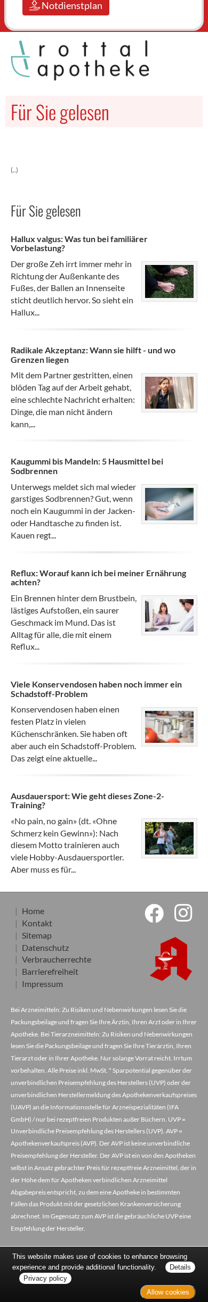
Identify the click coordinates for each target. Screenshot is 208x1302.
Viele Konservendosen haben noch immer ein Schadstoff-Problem (96, 689)
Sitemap (37, 935)
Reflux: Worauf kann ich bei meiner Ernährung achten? (98, 577)
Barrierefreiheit (50, 971)
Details (180, 1267)
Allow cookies (168, 1292)
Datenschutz (45, 947)
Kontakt (37, 923)
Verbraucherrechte (56, 959)
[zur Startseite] (52, 60)
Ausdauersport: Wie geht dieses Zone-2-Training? (87, 800)
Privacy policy (45, 1278)
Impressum (42, 983)
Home (33, 911)
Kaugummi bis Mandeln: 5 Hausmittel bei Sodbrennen (87, 466)
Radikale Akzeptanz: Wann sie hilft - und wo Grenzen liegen (93, 354)
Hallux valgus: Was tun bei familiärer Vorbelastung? (79, 243)
